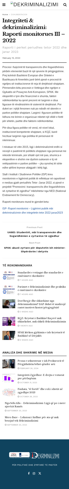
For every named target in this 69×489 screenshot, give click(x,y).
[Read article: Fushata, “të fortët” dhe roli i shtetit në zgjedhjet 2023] (8, 392)
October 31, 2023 (28, 382)
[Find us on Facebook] (29, 473)
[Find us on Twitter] (39, 473)
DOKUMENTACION (19, 14)
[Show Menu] (3, 5)
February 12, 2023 (11, 58)
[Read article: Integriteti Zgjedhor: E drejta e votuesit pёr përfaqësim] (8, 378)
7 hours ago (26, 280)
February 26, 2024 (28, 368)
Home (5, 14)
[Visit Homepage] (34, 5)
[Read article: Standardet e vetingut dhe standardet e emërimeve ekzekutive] (8, 275)
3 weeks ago (26, 312)
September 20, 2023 (16, 411)
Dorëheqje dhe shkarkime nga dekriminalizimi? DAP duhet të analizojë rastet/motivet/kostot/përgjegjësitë (42, 304)
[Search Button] (65, 5)
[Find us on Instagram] (34, 473)
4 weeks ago (26, 340)
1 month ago (26, 326)
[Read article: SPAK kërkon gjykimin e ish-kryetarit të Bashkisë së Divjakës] (8, 335)
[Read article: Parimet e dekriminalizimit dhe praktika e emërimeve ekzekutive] (8, 289)
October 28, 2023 (28, 396)
